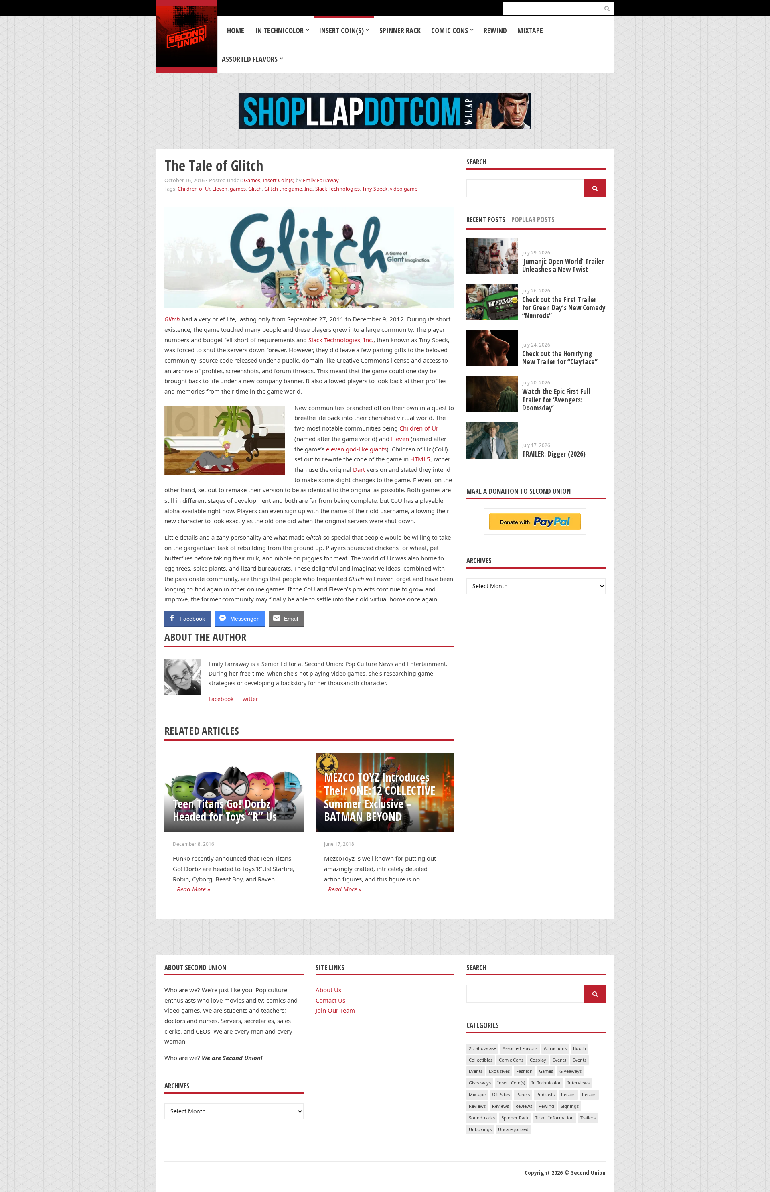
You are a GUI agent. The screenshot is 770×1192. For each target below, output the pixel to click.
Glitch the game (283, 188)
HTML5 (420, 459)
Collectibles (480, 1060)
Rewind (495, 30)
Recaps (568, 1094)
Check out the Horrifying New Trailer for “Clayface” (560, 357)
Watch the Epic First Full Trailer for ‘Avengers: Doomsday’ (556, 399)
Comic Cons (449, 30)
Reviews (477, 1106)
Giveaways (570, 1071)
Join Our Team (335, 1010)
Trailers (588, 1118)
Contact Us (330, 1000)
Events (559, 1060)
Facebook (221, 699)
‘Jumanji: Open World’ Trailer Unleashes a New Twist (563, 265)
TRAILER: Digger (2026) (554, 454)
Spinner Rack (400, 30)
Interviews (578, 1083)
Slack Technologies (337, 188)
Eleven (219, 188)
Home (235, 30)
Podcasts (545, 1094)
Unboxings (480, 1129)
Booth (579, 1048)
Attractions (555, 1048)
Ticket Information (554, 1118)
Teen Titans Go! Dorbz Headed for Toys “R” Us (225, 810)
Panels (523, 1094)
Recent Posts (485, 219)
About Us (328, 990)
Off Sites (501, 1094)
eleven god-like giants (356, 449)
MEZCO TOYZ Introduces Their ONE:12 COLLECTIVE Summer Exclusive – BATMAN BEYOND (379, 797)
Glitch (255, 188)
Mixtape (530, 30)
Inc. (308, 188)
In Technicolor (279, 30)
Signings (570, 1106)
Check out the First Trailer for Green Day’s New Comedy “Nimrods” (564, 307)
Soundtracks (482, 1118)
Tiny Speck (374, 188)
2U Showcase (482, 1048)
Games (252, 180)
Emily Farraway (321, 180)
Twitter (248, 699)
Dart (359, 469)
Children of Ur (194, 188)
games (238, 188)
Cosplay (538, 1060)
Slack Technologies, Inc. (340, 340)
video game (403, 188)
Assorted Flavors (250, 59)
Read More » (193, 889)
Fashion (524, 1071)
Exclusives (499, 1071)
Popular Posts (533, 219)
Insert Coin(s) (341, 30)
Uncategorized (513, 1129)
